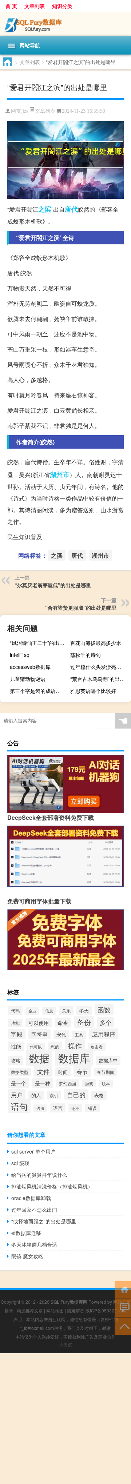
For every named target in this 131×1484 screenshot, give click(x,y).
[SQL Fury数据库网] (65, 24)
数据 (39, 1058)
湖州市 (60, 474)
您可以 (36, 1047)
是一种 (42, 1083)
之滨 (44, 209)
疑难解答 (75, 1310)
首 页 (11, 5)
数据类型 (19, 1072)
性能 (16, 1046)
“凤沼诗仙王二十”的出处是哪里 (39, 642)
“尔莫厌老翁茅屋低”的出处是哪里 (53, 585)
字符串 (39, 1034)
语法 (40, 1108)
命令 (62, 1022)
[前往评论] (123, 1307)
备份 (84, 1022)
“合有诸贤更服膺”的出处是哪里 (80, 607)
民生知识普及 (24, 537)
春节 (82, 1071)
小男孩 (65, 1344)
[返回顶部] (123, 1325)
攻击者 (97, 1047)
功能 (15, 1023)
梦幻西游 (67, 1083)
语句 (19, 1106)
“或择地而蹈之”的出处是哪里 (43, 1221)
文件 (43, 1071)
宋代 (61, 1034)
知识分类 (62, 5)
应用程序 (103, 1034)
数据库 (74, 1057)
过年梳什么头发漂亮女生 (98, 666)
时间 (63, 1071)
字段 (17, 1034)
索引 (53, 1095)
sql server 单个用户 (33, 1151)
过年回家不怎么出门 (34, 1209)
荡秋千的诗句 (85, 654)
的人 (36, 1095)
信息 (49, 1011)
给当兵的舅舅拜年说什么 (39, 1174)
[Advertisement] (65, 1418)
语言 (58, 1107)
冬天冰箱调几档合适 (34, 1244)
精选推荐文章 (30, 1310)
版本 (106, 1083)
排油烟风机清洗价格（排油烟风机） (52, 1186)
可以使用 (38, 1022)
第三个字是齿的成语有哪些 (39, 690)
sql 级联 (20, 1163)
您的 (55, 1046)
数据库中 (108, 1060)
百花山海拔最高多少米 (95, 642)
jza (25, 111)
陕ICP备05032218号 (106, 1310)
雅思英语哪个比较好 (93, 690)
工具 (79, 1035)
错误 (92, 1108)
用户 (17, 1094)
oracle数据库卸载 (31, 1198)
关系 (66, 1010)
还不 (75, 1108)
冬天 (84, 1010)
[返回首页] (123, 1289)
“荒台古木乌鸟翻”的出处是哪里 (99, 678)
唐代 (71, 209)
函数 (104, 1009)
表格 (99, 1095)
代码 (15, 1010)
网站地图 (55, 1310)
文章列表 (34, 5)
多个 (105, 1022)
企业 (32, 1011)
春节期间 (105, 1072)
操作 (75, 1045)
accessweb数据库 (30, 666)
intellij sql (20, 654)
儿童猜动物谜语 (27, 678)
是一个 (18, 1083)
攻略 (15, 1060)
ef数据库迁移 (26, 1232)
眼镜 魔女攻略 (27, 1256)
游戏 (89, 1083)
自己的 (76, 1094)
